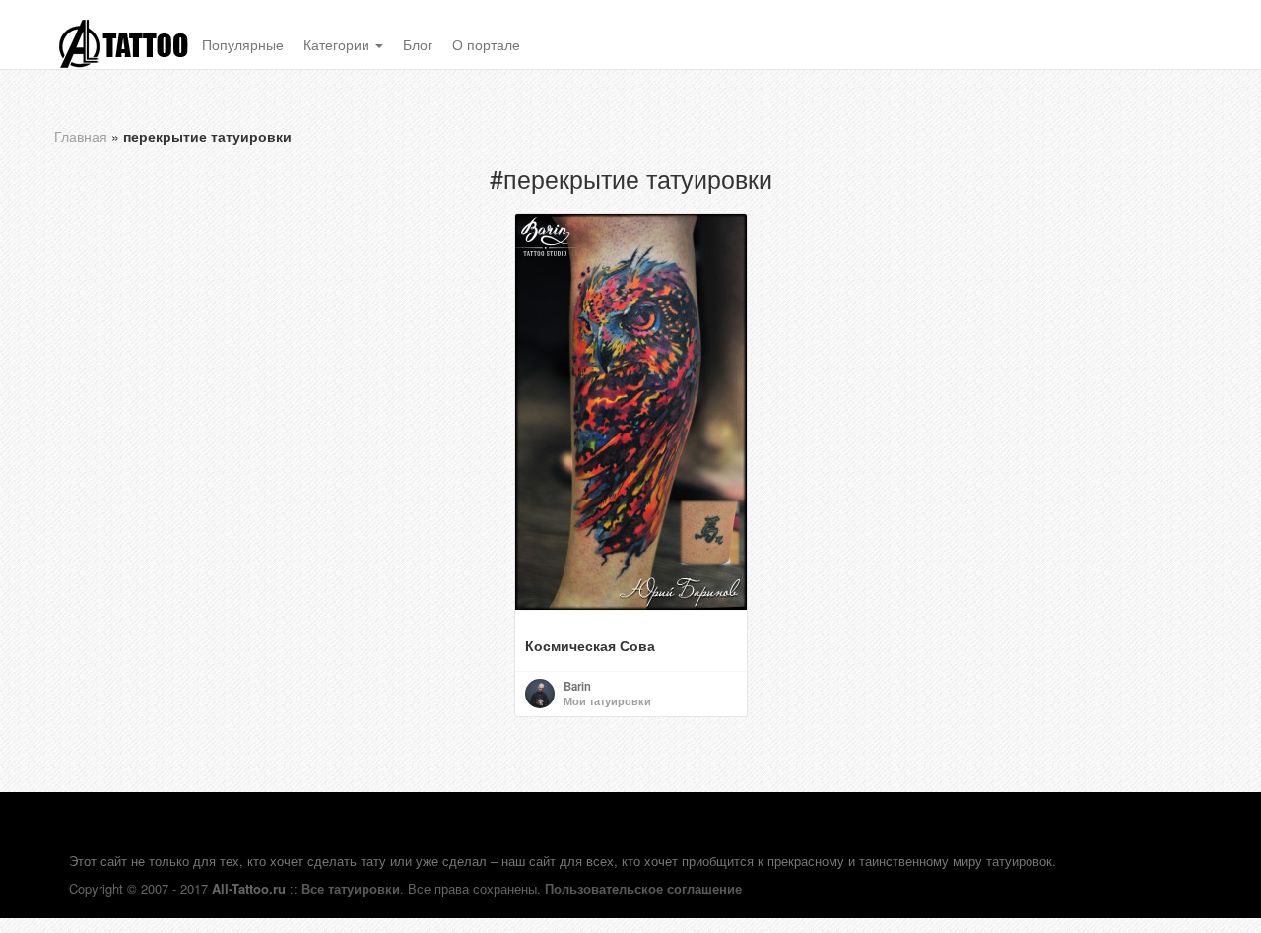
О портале (486, 44)
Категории (338, 44)
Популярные (243, 44)
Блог (417, 44)
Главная (80, 136)
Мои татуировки (607, 700)
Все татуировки (350, 888)
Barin (577, 686)
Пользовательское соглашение (643, 888)
